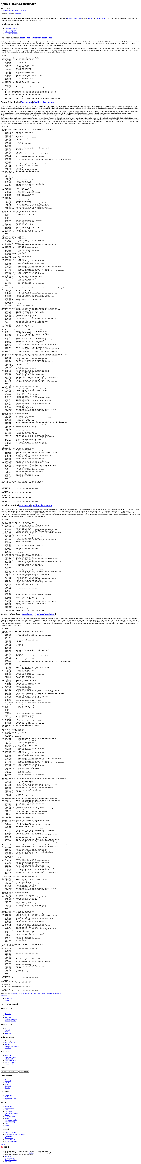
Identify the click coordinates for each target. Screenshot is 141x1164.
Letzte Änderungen (10, 1057)
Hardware (8, 1118)
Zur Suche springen (22, 10)
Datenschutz (8, 1156)
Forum (7, 1082)
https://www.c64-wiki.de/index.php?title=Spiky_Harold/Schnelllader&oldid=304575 (36, 993)
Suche (3, 1068)
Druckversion (9, 1138)
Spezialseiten (8, 1136)
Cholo (9, 13)
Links (6, 1123)
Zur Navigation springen (8, 10)
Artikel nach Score (10, 1060)
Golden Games (9, 1097)
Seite (6, 1012)
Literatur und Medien (11, 1120)
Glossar (7, 1115)
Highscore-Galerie (10, 1098)
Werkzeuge (8, 1033)
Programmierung (10, 1122)
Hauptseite (8, 1055)
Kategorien (4, 995)
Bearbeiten (24, 37)
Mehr (6, 1032)
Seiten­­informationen (11, 1141)
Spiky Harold (17, 13)
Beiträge (7, 1044)
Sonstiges (7, 1125)
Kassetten (70, 18)
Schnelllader (77, 18)
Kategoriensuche (10, 1062)
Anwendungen (9, 1108)
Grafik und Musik (10, 1116)
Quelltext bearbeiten (42, 37)
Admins (7, 1084)
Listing (7, 1000)
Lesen (6, 1015)
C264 (6, 1109)
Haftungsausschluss (10, 1160)
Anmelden (8, 1048)
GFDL (31, 1153)
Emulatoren (8, 1111)
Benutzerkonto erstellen (12, 1046)
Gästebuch (8, 1086)
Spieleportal (8, 1095)
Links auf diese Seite (11, 1132)
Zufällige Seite (9, 1059)
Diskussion (8, 1014)
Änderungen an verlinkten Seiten (15, 1134)
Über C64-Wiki (9, 1158)
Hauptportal (8, 1106)
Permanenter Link (10, 1139)
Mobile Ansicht (9, 1161)
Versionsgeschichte (10, 1021)
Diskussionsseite (10, 1042)
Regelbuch (8, 1081)
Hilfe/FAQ (8, 1079)
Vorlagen (7, 1088)
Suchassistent (9, 1064)
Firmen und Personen (11, 1113)
